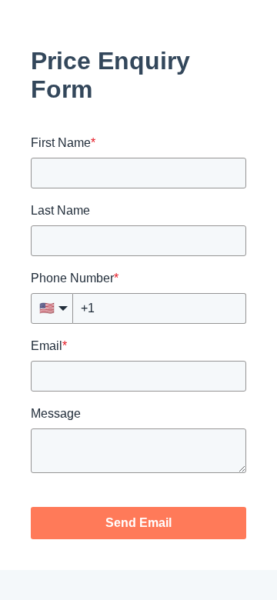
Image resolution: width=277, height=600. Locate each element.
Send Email (138, 522)
